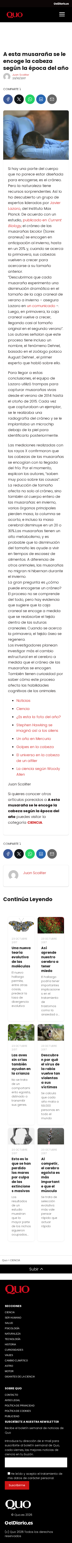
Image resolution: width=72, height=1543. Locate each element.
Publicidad (12, 1416)
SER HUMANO (13, 1317)
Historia (10, 1344)
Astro (9, 1366)
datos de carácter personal (34, 1478)
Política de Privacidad (20, 1405)
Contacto (11, 1395)
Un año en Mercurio (33, 738)
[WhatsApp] (30, 99)
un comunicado (41, 305)
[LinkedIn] (41, 99)
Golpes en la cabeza (35, 746)
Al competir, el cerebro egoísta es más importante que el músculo (50, 1175)
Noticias (23, 700)
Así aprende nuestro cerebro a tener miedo (49, 959)
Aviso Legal (12, 1400)
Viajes (9, 1355)
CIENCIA (10, 1312)
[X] (19, 99)
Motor (9, 1371)
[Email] (52, 99)
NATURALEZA (13, 1333)
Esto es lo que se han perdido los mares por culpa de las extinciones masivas (21, 1175)
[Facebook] (8, 99)
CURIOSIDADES (14, 1349)
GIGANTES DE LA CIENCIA (20, 1376)
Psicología (12, 1328)
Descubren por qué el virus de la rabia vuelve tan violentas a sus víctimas (50, 1071)
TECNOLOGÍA (12, 1339)
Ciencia (23, 708)
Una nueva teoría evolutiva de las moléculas (21, 957)
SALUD (9, 1323)
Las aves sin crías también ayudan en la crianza (21, 1064)
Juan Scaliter (20, 75)
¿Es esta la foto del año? (38, 716)
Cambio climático (16, 1360)
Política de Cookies (18, 1411)
